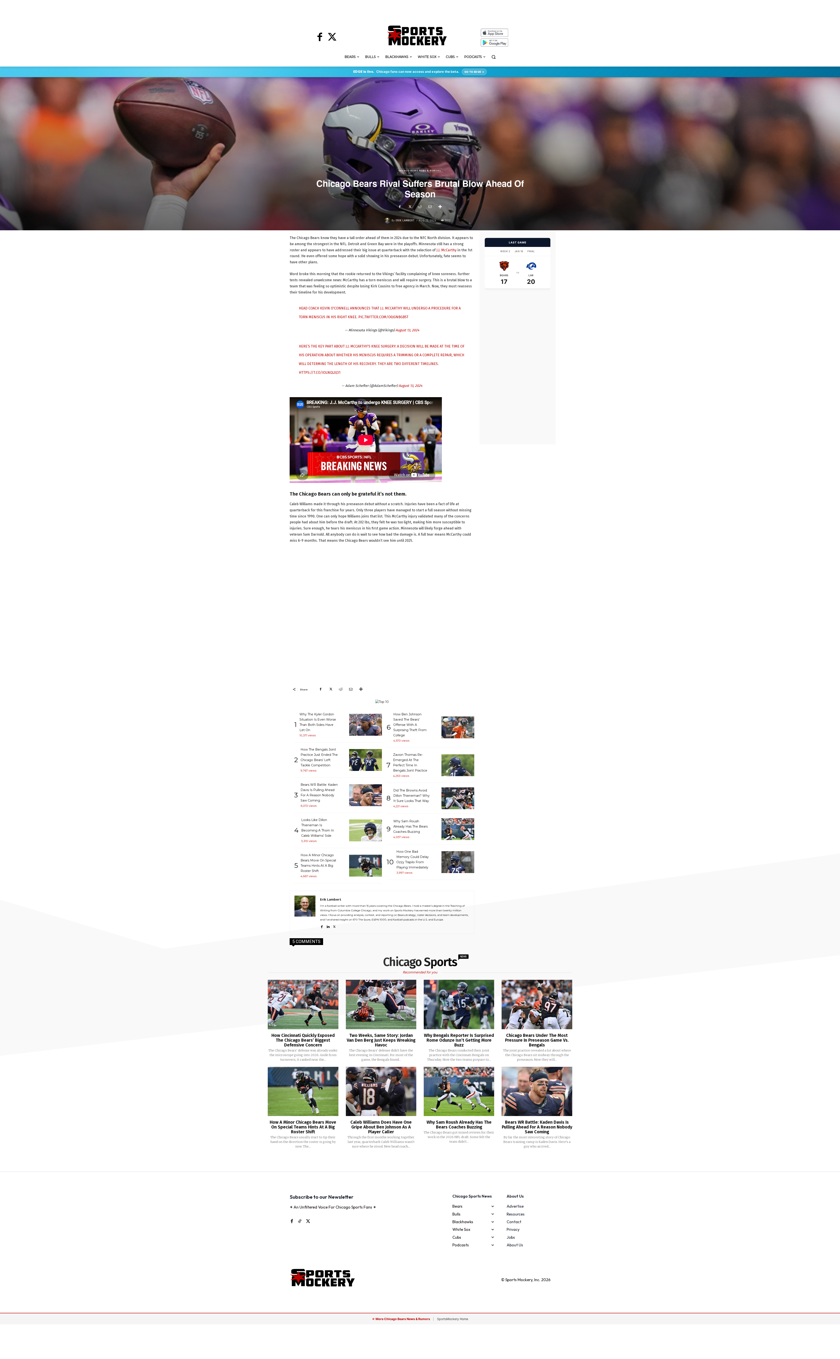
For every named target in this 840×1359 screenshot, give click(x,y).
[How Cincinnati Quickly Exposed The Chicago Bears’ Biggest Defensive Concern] (303, 1004)
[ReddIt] (419, 206)
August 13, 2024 (407, 330)
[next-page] (425, 1160)
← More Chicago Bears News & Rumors (401, 1319)
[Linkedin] (328, 926)
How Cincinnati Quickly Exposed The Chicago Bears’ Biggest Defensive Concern (303, 1040)
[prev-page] (412, 1160)
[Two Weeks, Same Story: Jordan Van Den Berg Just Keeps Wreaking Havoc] (381, 1004)
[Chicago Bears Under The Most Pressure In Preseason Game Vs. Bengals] (537, 1004)
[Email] (429, 206)
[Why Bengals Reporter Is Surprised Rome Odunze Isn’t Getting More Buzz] (459, 1004)
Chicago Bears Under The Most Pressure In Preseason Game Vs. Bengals (537, 1040)
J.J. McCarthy (446, 250)
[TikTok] (300, 1221)
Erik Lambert (405, 220)
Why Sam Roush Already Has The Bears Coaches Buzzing (459, 1125)
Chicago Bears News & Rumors (419, 170)
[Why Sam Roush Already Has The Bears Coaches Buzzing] (459, 1091)
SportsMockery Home (452, 1319)
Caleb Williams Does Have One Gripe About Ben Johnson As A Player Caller (381, 1127)
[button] (493, 57)
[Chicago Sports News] (417, 35)
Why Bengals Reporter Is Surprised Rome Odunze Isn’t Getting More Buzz (459, 1040)
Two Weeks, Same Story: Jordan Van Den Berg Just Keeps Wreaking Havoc (381, 1040)
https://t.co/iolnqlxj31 (319, 372)
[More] (440, 206)
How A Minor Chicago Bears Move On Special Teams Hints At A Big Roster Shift (303, 1127)
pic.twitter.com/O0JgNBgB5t (383, 317)
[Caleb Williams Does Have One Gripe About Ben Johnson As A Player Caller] (381, 1091)
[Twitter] (332, 37)
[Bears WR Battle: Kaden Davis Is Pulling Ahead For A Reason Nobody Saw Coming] (537, 1091)
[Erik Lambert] (388, 220)
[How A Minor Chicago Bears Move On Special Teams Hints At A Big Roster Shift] (303, 1091)
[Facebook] (320, 37)
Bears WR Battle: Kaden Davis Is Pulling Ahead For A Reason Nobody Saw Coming (537, 1127)
